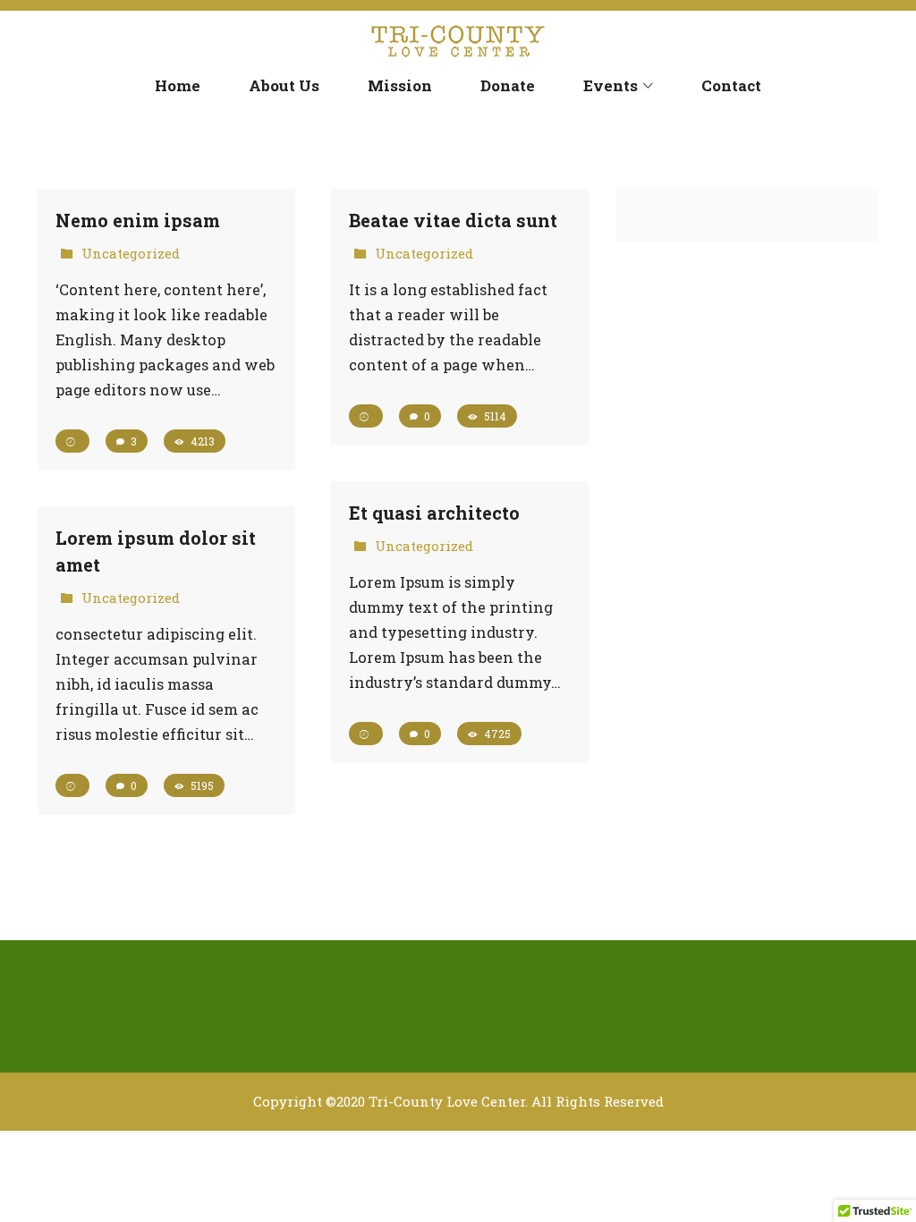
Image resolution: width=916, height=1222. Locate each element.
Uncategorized (130, 253)
